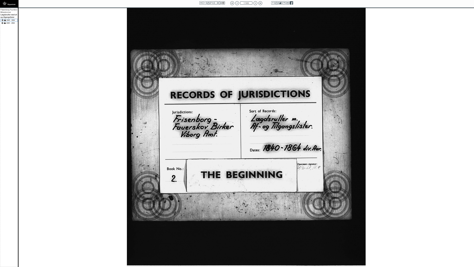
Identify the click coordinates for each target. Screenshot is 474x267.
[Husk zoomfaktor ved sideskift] (208, 3)
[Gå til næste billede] (255, 3)
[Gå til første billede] (232, 3)
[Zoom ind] (201, 3)
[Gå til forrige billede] (237, 3)
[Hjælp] (284, 3)
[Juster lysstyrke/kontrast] (223, 3)
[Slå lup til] (212, 3)
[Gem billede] (280, 3)
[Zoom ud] (205, 3)
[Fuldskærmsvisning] (216, 3)
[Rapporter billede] (273, 3)
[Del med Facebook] (291, 3)
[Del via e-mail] (287, 3)
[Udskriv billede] (276, 3)
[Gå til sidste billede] (260, 3)
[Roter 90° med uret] (219, 3)
